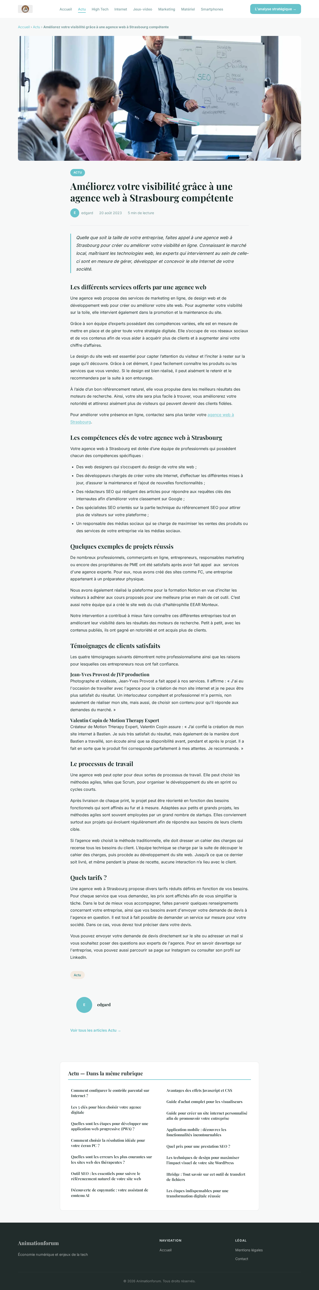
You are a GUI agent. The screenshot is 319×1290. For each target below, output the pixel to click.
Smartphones (212, 9)
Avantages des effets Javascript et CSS (199, 1090)
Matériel (188, 9)
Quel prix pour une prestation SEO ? (198, 1146)
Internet (120, 9)
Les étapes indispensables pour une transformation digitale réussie (197, 1193)
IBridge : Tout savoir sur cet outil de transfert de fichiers (205, 1177)
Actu (82, 9)
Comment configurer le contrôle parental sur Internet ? (110, 1093)
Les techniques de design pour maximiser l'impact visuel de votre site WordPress (202, 1160)
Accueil (66, 9)
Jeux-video (142, 9)
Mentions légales (249, 1250)
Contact (241, 1259)
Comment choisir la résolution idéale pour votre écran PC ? (108, 1143)
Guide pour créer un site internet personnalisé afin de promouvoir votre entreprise (206, 1116)
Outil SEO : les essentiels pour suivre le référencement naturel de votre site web (106, 1176)
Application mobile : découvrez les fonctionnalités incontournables (196, 1132)
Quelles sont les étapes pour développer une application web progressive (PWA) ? (109, 1126)
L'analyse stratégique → (275, 9)
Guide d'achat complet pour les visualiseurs (204, 1101)
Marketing (166, 9)
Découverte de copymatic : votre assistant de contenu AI (109, 1192)
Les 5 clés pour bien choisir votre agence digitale (106, 1110)
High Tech (100, 9)
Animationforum (38, 1242)
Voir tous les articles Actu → (95, 1030)
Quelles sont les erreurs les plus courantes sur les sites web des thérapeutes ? (111, 1159)
